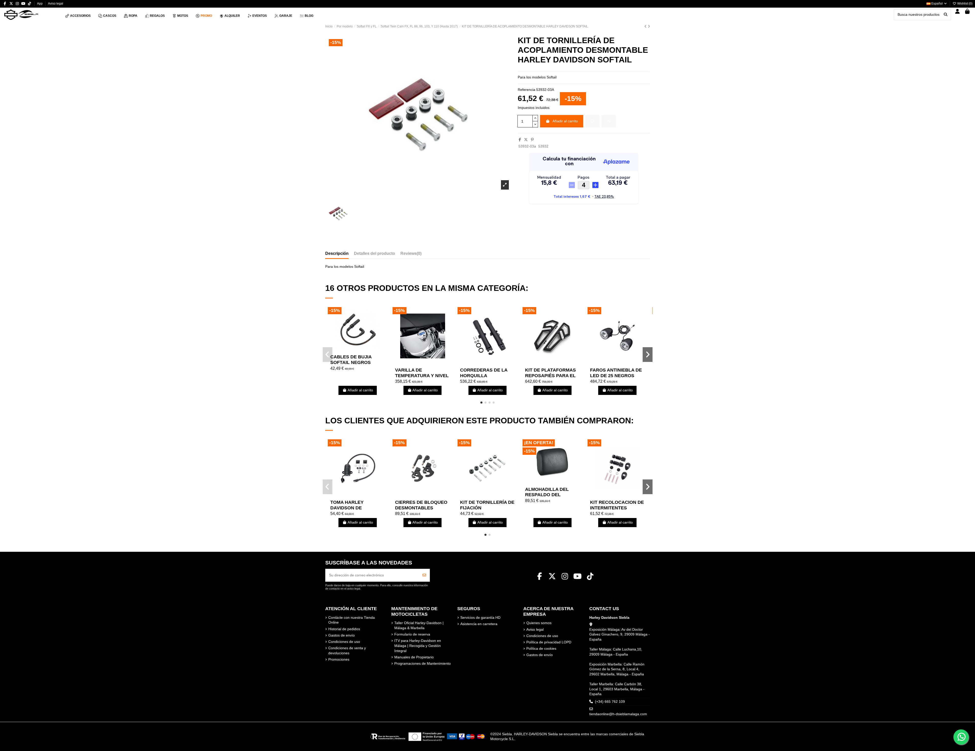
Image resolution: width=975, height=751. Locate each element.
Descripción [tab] (337, 253)
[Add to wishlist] (592, 121)
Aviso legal (55, 3)
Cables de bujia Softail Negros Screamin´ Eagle (351, 362)
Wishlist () (964, 3)
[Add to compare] (609, 121)
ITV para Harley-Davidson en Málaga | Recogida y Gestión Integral (417, 646)
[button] (481, 403)
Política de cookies (541, 648)
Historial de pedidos (344, 629)
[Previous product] (646, 26)
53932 (543, 146)
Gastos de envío (341, 635)
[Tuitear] (526, 140)
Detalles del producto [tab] (374, 253)
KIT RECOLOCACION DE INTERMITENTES (617, 505)
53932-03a (527, 146)
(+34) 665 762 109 (610, 701)
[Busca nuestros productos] (945, 14)
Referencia (526, 90)
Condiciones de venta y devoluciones (347, 650)
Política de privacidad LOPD (548, 642)
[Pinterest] (532, 140)
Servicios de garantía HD (480, 617)
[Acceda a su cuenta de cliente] (957, 12)
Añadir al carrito (565, 121)
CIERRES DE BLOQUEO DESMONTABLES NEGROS (421, 508)
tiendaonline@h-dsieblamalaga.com (618, 714)
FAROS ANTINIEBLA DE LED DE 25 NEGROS (616, 373)
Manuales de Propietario (414, 657)
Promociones (338, 659)
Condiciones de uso (344, 642)
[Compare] (357, 350)
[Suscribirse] (424, 575)
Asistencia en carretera (478, 624)
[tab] (410, 254)
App (40, 3)
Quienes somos (538, 623)
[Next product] (649, 26)
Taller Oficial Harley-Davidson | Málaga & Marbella (419, 625)
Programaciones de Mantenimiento (422, 663)
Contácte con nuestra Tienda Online (351, 620)
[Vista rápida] (364, 350)
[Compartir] (520, 140)
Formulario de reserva (412, 634)
